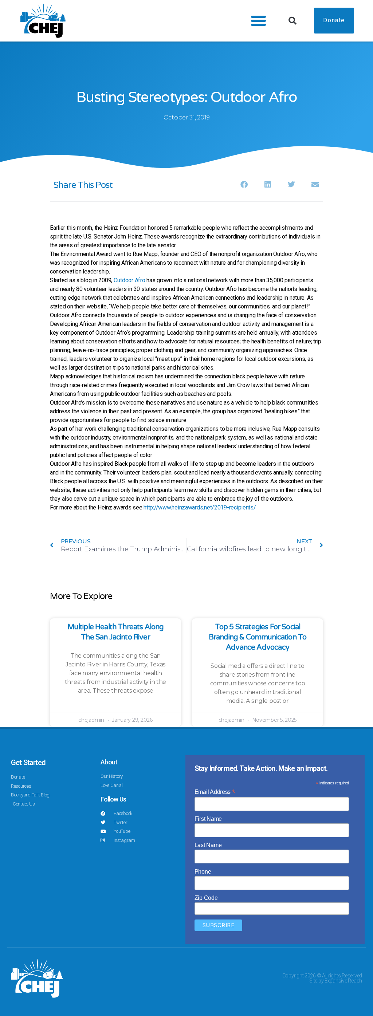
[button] (258, 20)
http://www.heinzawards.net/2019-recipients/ (200, 507)
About (109, 762)
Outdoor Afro (129, 280)
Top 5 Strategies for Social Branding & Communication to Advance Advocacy (258, 637)
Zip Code (206, 898)
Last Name (208, 845)
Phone (203, 872)
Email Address (215, 792)
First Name (208, 819)
